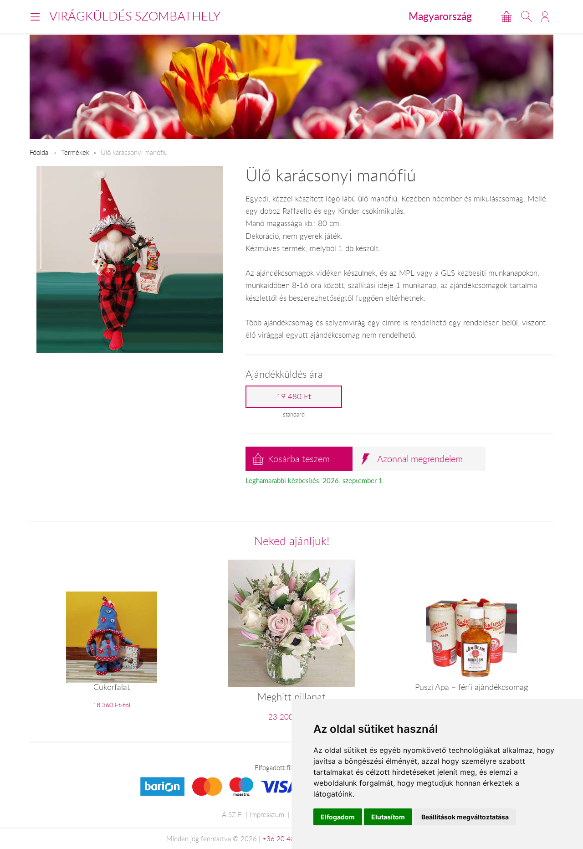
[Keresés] (526, 16)
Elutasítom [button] (388, 817)
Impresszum (267, 814)
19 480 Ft (293, 396)
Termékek (75, 152)
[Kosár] (506, 16)
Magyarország (440, 16)
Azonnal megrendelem (420, 459)
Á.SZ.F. (232, 814)
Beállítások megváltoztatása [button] (465, 817)
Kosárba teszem (299, 459)
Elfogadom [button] (338, 817)
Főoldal (40, 152)
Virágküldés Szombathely (134, 16)
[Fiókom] (545, 16)
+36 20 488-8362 (290, 838)
